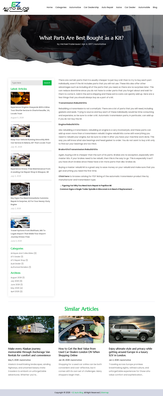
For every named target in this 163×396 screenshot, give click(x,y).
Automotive (75, 7)
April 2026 (15, 291)
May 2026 (15, 288)
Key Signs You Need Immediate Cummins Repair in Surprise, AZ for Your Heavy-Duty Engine (30, 201)
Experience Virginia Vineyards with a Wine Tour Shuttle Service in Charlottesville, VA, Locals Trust (30, 110)
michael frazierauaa (70, 44)
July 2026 (15, 281)
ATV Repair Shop (18, 260)
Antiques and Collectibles (22, 253)
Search (47, 83)
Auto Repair (107, 7)
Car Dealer (130, 7)
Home (50, 7)
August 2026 (16, 277)
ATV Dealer (15, 256)
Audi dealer (16, 263)
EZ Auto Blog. (78, 392)
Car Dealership (91, 7)
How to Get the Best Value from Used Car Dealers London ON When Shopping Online (79, 352)
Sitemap (105, 392)
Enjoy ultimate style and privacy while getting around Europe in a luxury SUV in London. (130, 352)
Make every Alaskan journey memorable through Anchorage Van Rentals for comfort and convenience (29, 352)
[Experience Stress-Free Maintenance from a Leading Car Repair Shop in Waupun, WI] (20, 160)
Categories (60, 7)
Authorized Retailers (19, 267)
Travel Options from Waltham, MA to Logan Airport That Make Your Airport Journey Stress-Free (28, 233)
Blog (155, 7)
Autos (119, 7)
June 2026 (15, 284)
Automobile (144, 7)
